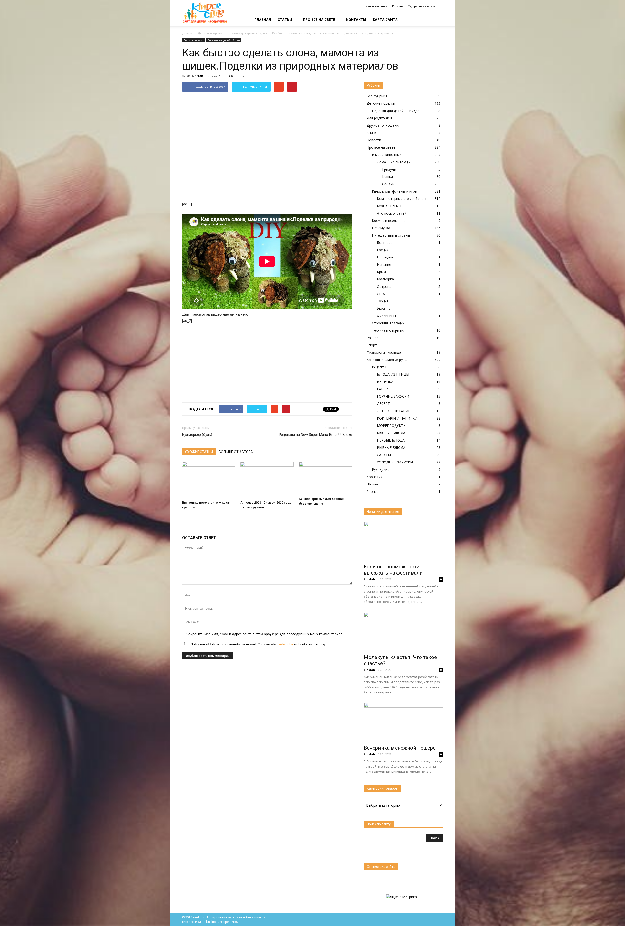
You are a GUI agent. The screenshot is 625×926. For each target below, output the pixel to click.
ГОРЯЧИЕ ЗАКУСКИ (393, 396)
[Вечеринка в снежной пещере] (403, 722)
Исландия (385, 257)
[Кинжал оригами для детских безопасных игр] (325, 478)
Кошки (387, 176)
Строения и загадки (388, 323)
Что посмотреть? (391, 213)
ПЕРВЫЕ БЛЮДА (391, 440)
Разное (373, 337)
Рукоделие (380, 469)
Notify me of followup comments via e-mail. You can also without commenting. (257, 644)
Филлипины (386, 315)
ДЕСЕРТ (383, 403)
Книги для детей (376, 6)
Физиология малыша (384, 352)
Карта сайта (385, 19)
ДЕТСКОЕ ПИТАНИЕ (393, 411)
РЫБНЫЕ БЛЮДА (391, 447)
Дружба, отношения (383, 125)
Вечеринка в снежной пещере (400, 748)
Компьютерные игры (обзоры (401, 198)
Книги (371, 132)
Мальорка (385, 279)
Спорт (372, 345)
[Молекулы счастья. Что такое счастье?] (403, 631)
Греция (383, 249)
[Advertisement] (267, 364)
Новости (374, 140)
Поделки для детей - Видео (224, 40)
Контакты (356, 19)
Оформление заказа (421, 6)
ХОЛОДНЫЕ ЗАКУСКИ (395, 462)
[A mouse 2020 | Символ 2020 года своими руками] (267, 480)
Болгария (385, 242)
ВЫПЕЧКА (385, 381)
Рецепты (379, 367)
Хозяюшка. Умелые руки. (387, 359)
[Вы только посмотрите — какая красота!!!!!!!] (208, 480)
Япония (373, 491)
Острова (384, 286)
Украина (384, 308)
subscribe (285, 644)
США (381, 293)
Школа (372, 484)
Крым (381, 271)
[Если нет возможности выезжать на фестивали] (403, 541)
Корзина (397, 6)
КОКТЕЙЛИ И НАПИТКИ (397, 418)
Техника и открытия (388, 330)
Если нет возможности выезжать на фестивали (393, 570)
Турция (383, 301)
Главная (262, 19)
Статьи (285, 19)
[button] (437, 19)
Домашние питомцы (393, 162)
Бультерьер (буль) (197, 434)
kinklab (197, 75)
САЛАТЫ (384, 455)
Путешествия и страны (391, 235)
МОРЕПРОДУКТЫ (391, 425)
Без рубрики (377, 96)
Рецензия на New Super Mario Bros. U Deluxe (315, 434)
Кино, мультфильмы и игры (394, 191)
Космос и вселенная (389, 220)
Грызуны (389, 169)
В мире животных (386, 154)
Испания (384, 264)
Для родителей (379, 118)
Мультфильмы (389, 206)
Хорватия (375, 476)
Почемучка (381, 228)
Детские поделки (194, 40)
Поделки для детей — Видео (396, 110)
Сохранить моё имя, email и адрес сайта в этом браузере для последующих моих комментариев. (264, 634)
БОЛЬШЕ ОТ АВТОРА (236, 452)
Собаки (388, 184)
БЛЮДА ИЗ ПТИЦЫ (393, 374)
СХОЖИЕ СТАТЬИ (199, 452)
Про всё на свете (319, 19)
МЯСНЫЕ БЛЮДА (391, 433)
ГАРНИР (384, 389)
